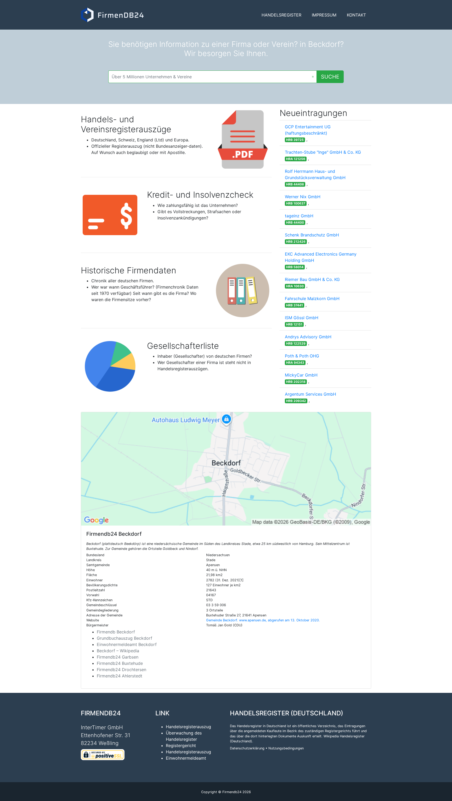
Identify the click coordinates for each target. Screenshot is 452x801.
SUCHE (330, 77)
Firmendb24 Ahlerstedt (119, 675)
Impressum (324, 15)
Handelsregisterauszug (188, 726)
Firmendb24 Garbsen (117, 657)
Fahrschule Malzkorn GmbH (312, 298)
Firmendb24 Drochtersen (121, 669)
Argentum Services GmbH (310, 394)
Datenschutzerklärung (247, 748)
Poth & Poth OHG (302, 355)
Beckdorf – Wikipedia (118, 650)
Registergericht (181, 745)
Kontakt (356, 15)
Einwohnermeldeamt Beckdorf (127, 644)
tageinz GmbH (299, 215)
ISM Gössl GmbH (301, 317)
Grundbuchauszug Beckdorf (124, 638)
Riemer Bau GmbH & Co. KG (312, 279)
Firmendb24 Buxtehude (120, 663)
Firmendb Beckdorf (116, 631)
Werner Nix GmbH (302, 196)
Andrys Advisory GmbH (308, 336)
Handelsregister (281, 15)
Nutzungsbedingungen (286, 748)
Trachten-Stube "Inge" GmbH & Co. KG (323, 152)
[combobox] (212, 76)
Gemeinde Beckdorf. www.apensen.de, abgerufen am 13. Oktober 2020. (263, 620)
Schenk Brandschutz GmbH (312, 234)
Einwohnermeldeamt (186, 758)
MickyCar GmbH (301, 375)
